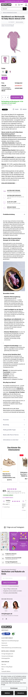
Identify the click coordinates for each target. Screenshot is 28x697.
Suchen (24, 8)
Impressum (4, 643)
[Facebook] (2, 619)
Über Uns (3, 664)
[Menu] (26, 5)
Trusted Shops (7, 507)
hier (4, 684)
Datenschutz (4, 645)
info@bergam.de (6, 614)
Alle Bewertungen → (8, 497)
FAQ (2, 669)
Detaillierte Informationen (8, 183)
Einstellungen (14, 688)
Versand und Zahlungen (7, 656)
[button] (9, 480)
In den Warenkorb (15, 97)
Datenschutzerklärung (14, 586)
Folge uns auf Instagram (15, 527)
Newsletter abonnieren (9, 582)
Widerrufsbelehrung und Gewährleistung (11, 647)
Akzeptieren (20, 693)
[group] (9, 468)
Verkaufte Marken (5, 671)
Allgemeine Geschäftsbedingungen (10, 640)
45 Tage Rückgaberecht (7, 653)
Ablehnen (7, 693)
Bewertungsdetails (19, 22)
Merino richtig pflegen (6, 666)
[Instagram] (6, 619)
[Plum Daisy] (10, 71)
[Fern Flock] (2, 71)
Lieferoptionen (18, 88)
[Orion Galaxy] (6, 71)
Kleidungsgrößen (5, 658)
